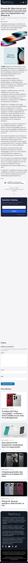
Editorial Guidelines (21, 554)
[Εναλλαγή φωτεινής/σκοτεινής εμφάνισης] (23, 2)
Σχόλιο (3, 352)
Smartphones (5, 21)
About (13, 557)
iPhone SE (4, 133)
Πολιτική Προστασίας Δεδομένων (14, 551)
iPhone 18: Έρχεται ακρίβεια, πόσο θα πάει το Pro (13, 503)
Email (2, 376)
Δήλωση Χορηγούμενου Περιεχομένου (13, 553)
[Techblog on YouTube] (9, 546)
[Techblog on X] (12, 546)
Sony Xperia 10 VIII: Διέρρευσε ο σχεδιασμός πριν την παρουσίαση (12, 444)
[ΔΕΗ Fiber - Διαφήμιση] (14, 55)
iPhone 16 (4, 68)
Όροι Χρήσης (5, 551)
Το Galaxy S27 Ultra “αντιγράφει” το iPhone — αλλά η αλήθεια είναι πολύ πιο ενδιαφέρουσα (13, 414)
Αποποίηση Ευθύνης (13, 554)
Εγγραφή (14, 211)
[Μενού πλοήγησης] (25, 2)
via (2, 178)
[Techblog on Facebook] (2, 546)
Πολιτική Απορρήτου (21, 214)
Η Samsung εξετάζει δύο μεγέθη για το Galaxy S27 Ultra (12, 474)
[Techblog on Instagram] (6, 546)
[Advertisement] (14, 279)
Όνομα (2, 369)
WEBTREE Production (19, 557)
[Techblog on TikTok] (16, 546)
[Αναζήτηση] (21, 2)
